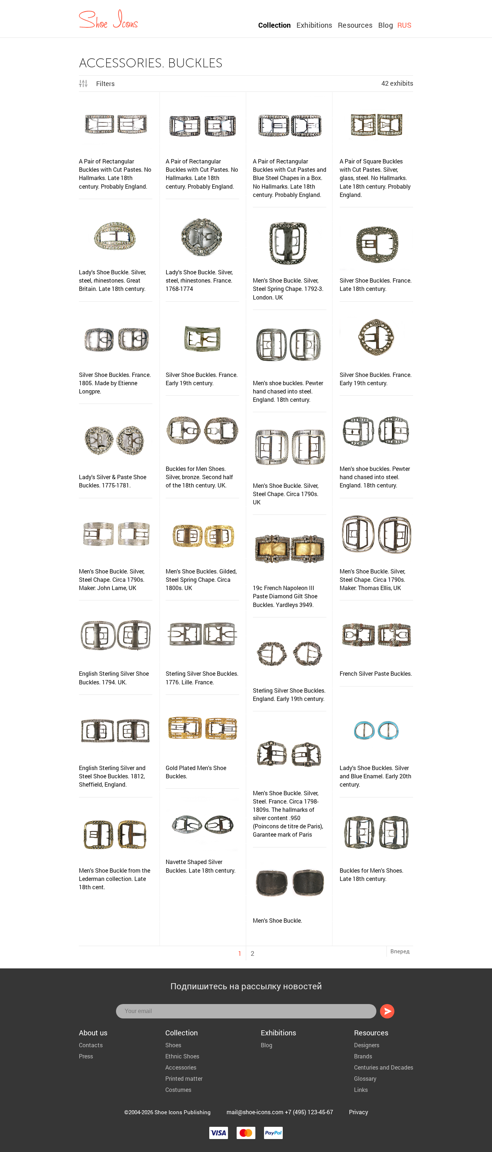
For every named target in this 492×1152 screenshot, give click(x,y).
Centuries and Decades (383, 1067)
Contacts (91, 1045)
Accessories (180, 1067)
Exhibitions (314, 25)
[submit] (387, 1011)
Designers (366, 1045)
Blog (385, 25)
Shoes (173, 1045)
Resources (355, 25)
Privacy (358, 1112)
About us (93, 1032)
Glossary (365, 1078)
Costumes (178, 1089)
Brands (363, 1056)
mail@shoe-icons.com (255, 1112)
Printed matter (183, 1078)
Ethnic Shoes (182, 1056)
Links (361, 1089)
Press (86, 1056)
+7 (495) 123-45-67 (309, 1112)
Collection (274, 25)
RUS (404, 25)
